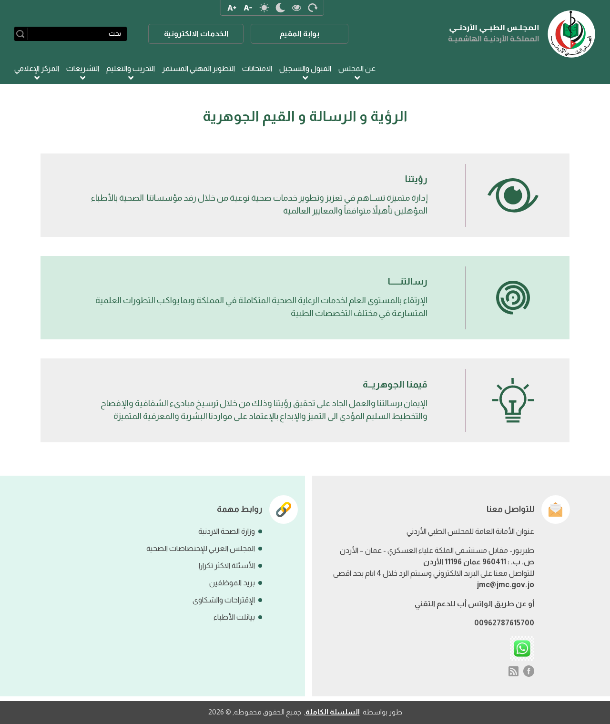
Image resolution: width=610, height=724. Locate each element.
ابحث (22, 34)
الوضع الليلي (280, 7)
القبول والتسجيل (305, 68)
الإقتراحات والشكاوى (224, 600)
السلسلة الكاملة (332, 712)
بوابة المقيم (299, 34)
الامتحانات (257, 68)
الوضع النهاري (264, 7)
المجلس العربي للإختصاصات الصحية (200, 548)
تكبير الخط (232, 7)
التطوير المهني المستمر (198, 68)
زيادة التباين (296, 7)
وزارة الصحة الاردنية (226, 531)
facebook (529, 671)
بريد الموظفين (232, 583)
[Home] (522, 34)
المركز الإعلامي (36, 68)
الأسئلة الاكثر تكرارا (227, 565)
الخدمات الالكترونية (196, 34)
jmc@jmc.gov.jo (505, 585)
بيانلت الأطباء (234, 617)
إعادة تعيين (313, 7)
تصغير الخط (248, 7)
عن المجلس (357, 68)
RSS (513, 671)
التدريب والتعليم (130, 68)
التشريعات (82, 68)
